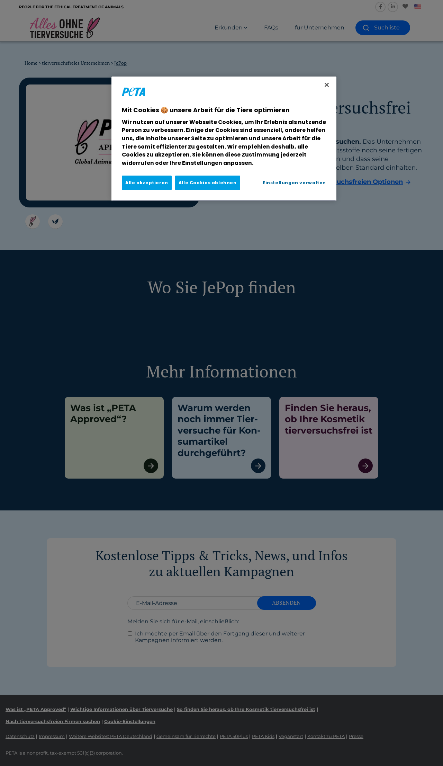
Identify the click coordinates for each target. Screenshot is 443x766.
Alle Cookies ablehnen (208, 183)
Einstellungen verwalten (294, 183)
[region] (223, 139)
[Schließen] (326, 84)
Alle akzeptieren (146, 183)
